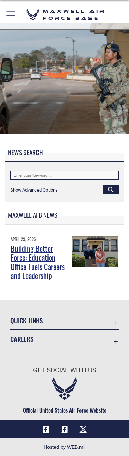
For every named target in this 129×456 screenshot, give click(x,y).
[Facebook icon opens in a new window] (46, 429)
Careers (21, 339)
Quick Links (26, 320)
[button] (11, 14)
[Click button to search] (111, 189)
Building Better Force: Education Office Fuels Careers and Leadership (38, 262)
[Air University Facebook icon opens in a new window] (65, 429)
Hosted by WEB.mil (64, 447)
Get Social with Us (64, 370)
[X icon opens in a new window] (83, 429)
